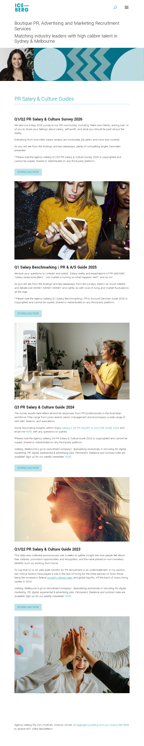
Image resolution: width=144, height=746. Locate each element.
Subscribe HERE (119, 725)
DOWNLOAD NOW (28, 172)
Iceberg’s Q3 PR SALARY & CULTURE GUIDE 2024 (90, 428)
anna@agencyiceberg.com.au (90, 725)
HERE (29, 431)
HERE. (68, 457)
